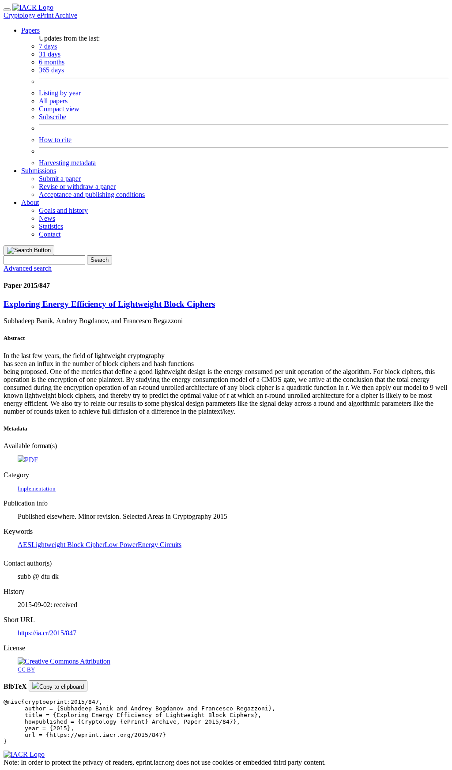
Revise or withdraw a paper (77, 186)
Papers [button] (30, 30)
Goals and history (63, 210)
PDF (31, 460)
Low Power (121, 544)
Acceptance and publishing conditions (92, 194)
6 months (51, 62)
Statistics (51, 226)
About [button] (30, 202)
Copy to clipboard (61, 686)
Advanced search (28, 268)
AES (24, 544)
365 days (51, 70)
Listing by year (60, 93)
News (47, 218)
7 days (48, 46)
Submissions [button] (38, 170)
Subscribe (52, 117)
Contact (49, 234)
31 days (49, 54)
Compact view (59, 109)
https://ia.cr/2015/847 (47, 633)
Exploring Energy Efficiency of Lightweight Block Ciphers (109, 304)
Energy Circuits (159, 544)
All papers (53, 101)
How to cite (55, 139)
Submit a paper (60, 178)
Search (99, 260)
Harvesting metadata (67, 162)
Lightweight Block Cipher (68, 544)
